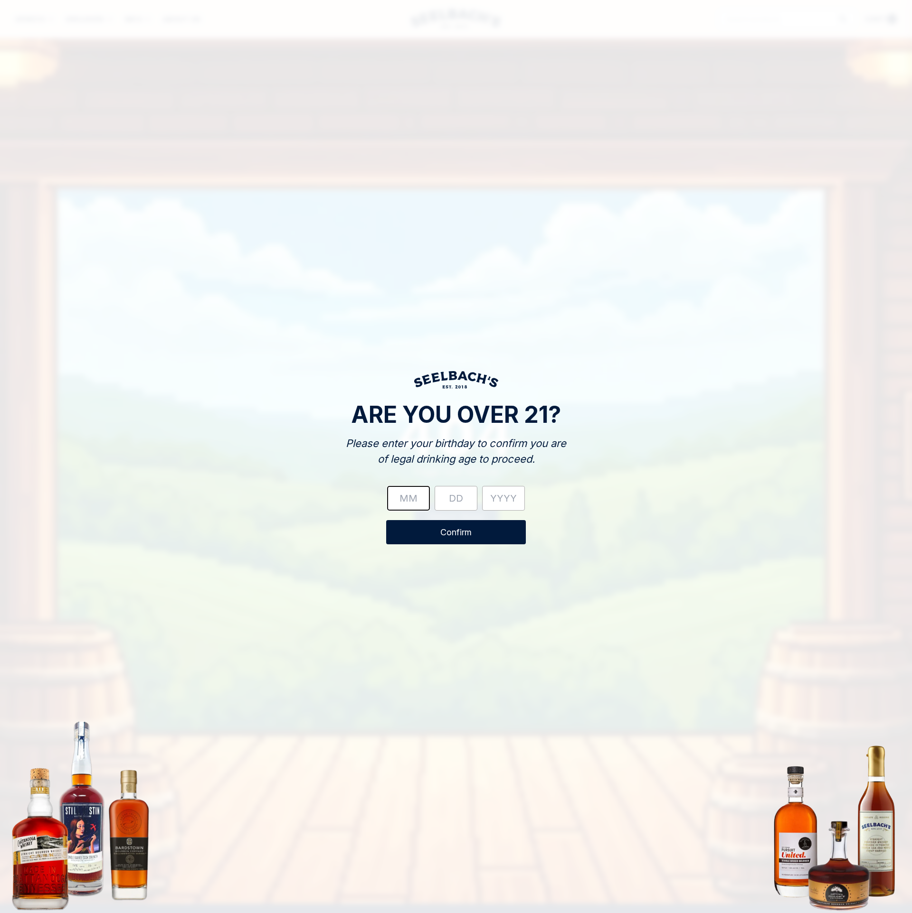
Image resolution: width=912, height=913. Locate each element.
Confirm (456, 532)
